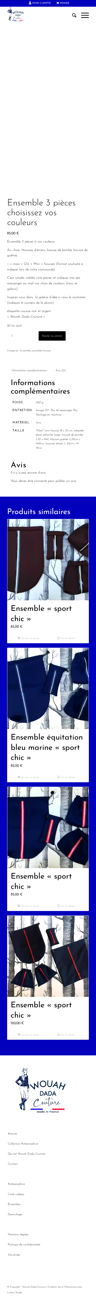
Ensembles (25, 351)
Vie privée (14, 1254)
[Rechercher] (72, 15)
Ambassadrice (16, 1184)
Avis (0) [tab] (61, 370)
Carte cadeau (16, 1194)
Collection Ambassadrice (23, 1143)
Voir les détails (67, 638)
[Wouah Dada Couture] (39, 15)
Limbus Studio (14, 1292)
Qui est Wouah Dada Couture (26, 1153)
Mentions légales (18, 1234)
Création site (54, 1287)
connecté (40, 481)
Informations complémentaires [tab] (29, 370)
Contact (13, 1163)
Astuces (12, 1133)
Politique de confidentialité (24, 1244)
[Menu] (83, 15)
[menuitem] (40, 3)
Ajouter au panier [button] (29, 638)
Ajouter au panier (52, 336)
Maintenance (71, 1287)
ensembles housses (41, 351)
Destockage (15, 1214)
